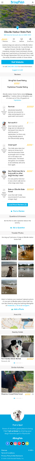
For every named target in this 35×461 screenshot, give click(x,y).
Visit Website (17, 62)
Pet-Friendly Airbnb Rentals (11, 359)
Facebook (11, 305)
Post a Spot (17, 425)
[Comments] (6, 259)
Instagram (25, 305)
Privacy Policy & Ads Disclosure (12, 456)
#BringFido (18, 438)
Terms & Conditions (8, 453)
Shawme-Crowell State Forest (12, 394)
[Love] (3, 259)
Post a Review (18, 211)
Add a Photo (18, 309)
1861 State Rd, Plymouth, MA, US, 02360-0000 (17, 35)
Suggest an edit (17, 70)
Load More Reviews (17, 205)
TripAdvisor (17, 100)
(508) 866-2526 (12, 67)
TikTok (18, 305)
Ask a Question (18, 228)
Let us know (13, 431)
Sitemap (4, 450)
